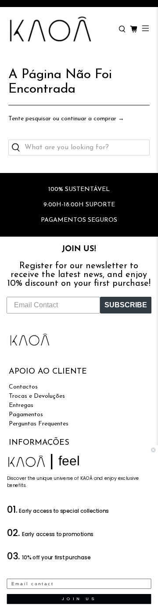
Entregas (21, 405)
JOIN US (79, 599)
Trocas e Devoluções (37, 396)
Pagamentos (26, 414)
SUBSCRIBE (125, 305)
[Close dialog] (153, 450)
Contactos (23, 387)
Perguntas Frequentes (38, 424)
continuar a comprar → (92, 118)
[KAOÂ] (59, 29)
